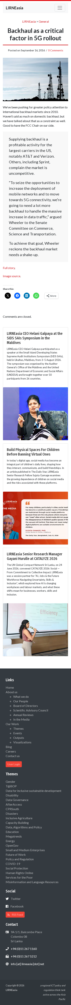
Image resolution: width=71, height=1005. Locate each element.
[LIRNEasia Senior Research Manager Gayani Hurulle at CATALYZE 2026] (35, 629)
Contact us (13, 756)
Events (17, 733)
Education (12, 832)
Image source (11, 276)
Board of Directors (25, 705)
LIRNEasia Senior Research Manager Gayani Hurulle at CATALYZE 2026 (34, 556)
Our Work (12, 724)
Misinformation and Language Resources (32, 882)
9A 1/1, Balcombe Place (26, 936)
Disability (12, 795)
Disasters (12, 813)
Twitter (16, 898)
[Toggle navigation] (60, 8)
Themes (18, 728)
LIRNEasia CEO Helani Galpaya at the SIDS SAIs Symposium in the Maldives (34, 338)
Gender (10, 781)
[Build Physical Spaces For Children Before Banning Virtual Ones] (35, 517)
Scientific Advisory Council (30, 710)
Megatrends (14, 836)
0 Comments (55, 50)
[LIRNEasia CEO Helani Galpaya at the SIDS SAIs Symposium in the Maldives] (35, 413)
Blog (9, 747)
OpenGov (12, 845)
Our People (20, 701)
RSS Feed (17, 914)
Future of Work (16, 854)
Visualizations (22, 742)
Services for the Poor (19, 877)
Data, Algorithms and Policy (24, 827)
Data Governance (17, 800)
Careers (11, 751)
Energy (10, 841)
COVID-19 (13, 863)
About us (11, 692)
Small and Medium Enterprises (25, 850)
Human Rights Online (19, 873)
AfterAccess (14, 804)
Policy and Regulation (20, 859)
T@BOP (11, 786)
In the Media (21, 719)
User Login (13, 764)
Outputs (18, 737)
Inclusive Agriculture (19, 818)
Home (10, 687)
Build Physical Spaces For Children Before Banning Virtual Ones (33, 451)
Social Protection (17, 868)
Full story (9, 268)
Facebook (17, 906)
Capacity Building (17, 822)
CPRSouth (12, 809)
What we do (21, 696)
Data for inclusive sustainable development (33, 790)
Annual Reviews (23, 715)
